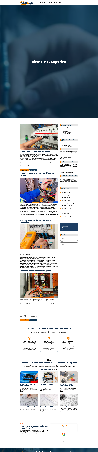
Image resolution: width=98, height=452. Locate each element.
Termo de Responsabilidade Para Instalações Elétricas (48, 407)
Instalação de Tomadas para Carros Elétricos (28, 385)
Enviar (62, 258)
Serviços (46, 2)
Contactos (55, 2)
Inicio (41, 2)
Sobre (50, 2)
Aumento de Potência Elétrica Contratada (28, 407)
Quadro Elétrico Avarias (46, 384)
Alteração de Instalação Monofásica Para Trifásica (67, 385)
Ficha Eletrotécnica (65, 407)
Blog (60, 2)
